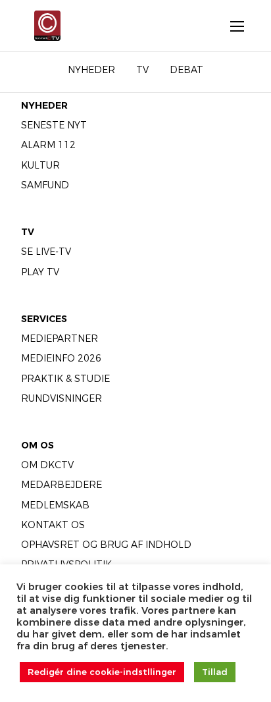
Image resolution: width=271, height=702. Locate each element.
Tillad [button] (215, 671)
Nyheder (44, 105)
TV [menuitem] (142, 70)
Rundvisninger (61, 398)
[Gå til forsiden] (44, 26)
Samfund (45, 185)
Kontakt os (53, 525)
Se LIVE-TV (46, 251)
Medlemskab (55, 505)
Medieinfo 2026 (61, 358)
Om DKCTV (47, 465)
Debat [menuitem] (186, 70)
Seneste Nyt (54, 125)
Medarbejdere (61, 485)
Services (44, 319)
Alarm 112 (48, 145)
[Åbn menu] (230, 26)
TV (27, 232)
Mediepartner (59, 338)
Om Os (37, 445)
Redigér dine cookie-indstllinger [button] (102, 671)
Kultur (40, 165)
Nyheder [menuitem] (91, 70)
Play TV (40, 272)
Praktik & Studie (65, 379)
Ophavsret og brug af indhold (106, 545)
